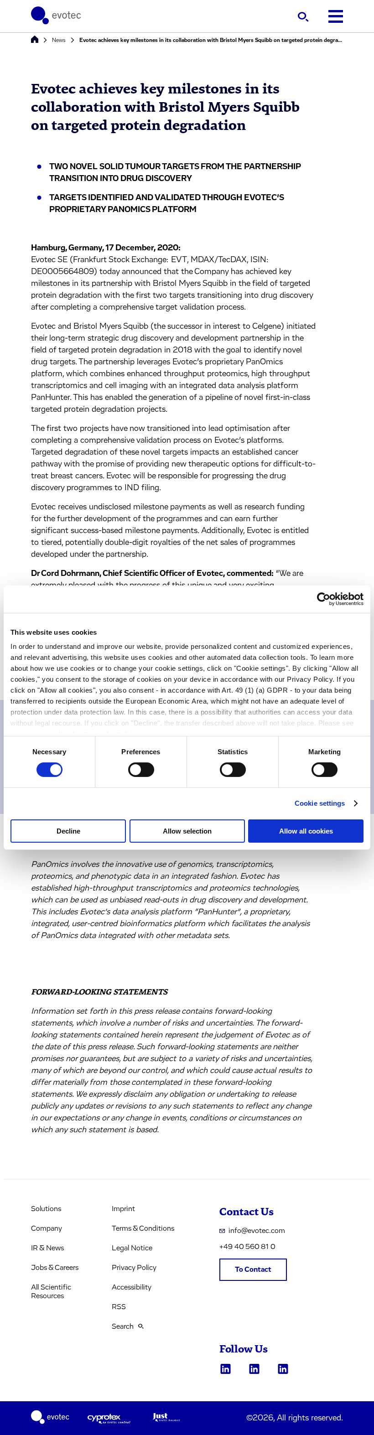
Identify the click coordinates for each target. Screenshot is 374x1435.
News (59, 40)
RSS (119, 1307)
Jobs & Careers (54, 1267)
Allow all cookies (306, 831)
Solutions (46, 1208)
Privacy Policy (134, 1267)
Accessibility (131, 1287)
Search (123, 1326)
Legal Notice (132, 1248)
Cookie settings (320, 803)
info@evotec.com (257, 1230)
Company (46, 1228)
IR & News (47, 1248)
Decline (68, 831)
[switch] (141, 769)
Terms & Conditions (143, 1228)
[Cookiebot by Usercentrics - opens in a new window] (324, 599)
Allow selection (187, 831)
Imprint (123, 1208)
